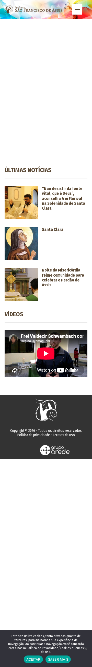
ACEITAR (33, 659)
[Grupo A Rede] (55, 450)
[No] (85, 648)
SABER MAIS (58, 659)
